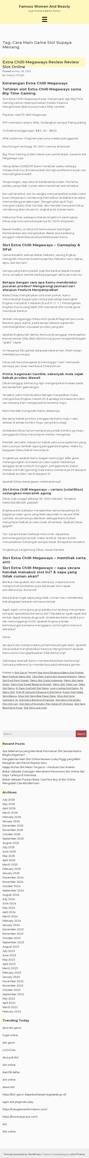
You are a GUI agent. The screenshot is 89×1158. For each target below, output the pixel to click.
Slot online (9, 1131)
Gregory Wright (15, 75)
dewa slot (8, 1087)
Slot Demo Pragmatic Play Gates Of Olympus (46, 703)
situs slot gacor (12, 1027)
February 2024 (11, 920)
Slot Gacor (20, 672)
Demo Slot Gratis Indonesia (46, 680)
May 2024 (8, 907)
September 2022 (13, 994)
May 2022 (8, 998)
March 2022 (10, 1007)
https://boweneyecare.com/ (19, 1116)
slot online (9, 1064)
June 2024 (9, 903)
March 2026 (10, 812)
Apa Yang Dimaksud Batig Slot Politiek (60, 672)
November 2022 (12, 985)
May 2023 (8, 959)
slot (4, 1124)
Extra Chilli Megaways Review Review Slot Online (40, 64)
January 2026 (11, 821)
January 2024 (11, 925)
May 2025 (8, 855)
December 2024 (13, 877)
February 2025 (11, 868)
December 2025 (12, 825)
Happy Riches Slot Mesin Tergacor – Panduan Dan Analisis (38, 767)
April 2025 (8, 860)
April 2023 (9, 964)
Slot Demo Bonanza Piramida (36, 700)
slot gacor (8, 1042)
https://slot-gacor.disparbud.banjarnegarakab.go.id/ (34, 1094)
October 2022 (11, 989)
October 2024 (11, 886)
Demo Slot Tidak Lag (65, 684)
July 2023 (8, 951)
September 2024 (13, 890)
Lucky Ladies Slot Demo (64, 688)
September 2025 (13, 838)
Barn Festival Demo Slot (16, 676)
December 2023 (13, 929)
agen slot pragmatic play (17, 1101)
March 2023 (10, 968)
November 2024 (12, 881)
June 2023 (9, 955)
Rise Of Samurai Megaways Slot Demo (38, 692)
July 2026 (8, 799)
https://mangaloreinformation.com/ (24, 1109)
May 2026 (8, 804)
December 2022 (13, 981)
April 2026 (8, 808)
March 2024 (10, 916)
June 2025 (9, 851)
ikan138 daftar (11, 1072)
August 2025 (10, 842)
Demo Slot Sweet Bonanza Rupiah (31, 684)
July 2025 (8, 847)
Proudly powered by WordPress (22, 1154)
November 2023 (12, 933)
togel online (10, 1035)
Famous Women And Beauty (44, 6)
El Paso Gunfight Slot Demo (32, 688)
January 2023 (11, 976)
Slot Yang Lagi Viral (35, 707)
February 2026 (11, 817)
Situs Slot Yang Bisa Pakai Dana (37, 696)
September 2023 (13, 942)
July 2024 (8, 899)
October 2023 (11, 938)
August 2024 (10, 894)
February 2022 (11, 1011)
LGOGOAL (9, 1050)
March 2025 (10, 864)
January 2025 (11, 873)
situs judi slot (10, 1057)
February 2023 (11, 972)
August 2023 (10, 946)
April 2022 (9, 1002)
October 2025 (11, 834)
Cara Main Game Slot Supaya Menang (54, 676)
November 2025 (12, 829)
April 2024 (9, 912)
